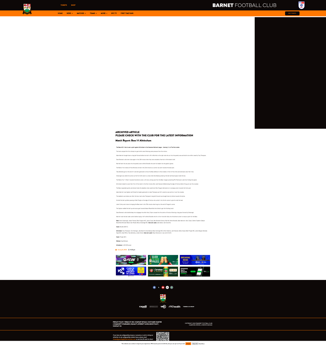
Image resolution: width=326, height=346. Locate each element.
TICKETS (64, 5)
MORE (103, 13)
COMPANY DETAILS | (141, 322)
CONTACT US (117, 326)
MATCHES (80, 13)
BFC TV (114, 13)
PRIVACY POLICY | (118, 322)
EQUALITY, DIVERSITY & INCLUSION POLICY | (145, 324)
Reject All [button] (195, 343)
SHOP (73, 5)
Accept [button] (188, 343)
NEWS (69, 13)
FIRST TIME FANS (127, 13)
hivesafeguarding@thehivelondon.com (124, 339)
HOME (60, 13)
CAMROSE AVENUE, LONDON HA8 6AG (200, 325)
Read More (202, 344)
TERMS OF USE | (129, 322)
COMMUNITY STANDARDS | (122, 324)
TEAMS (92, 13)
